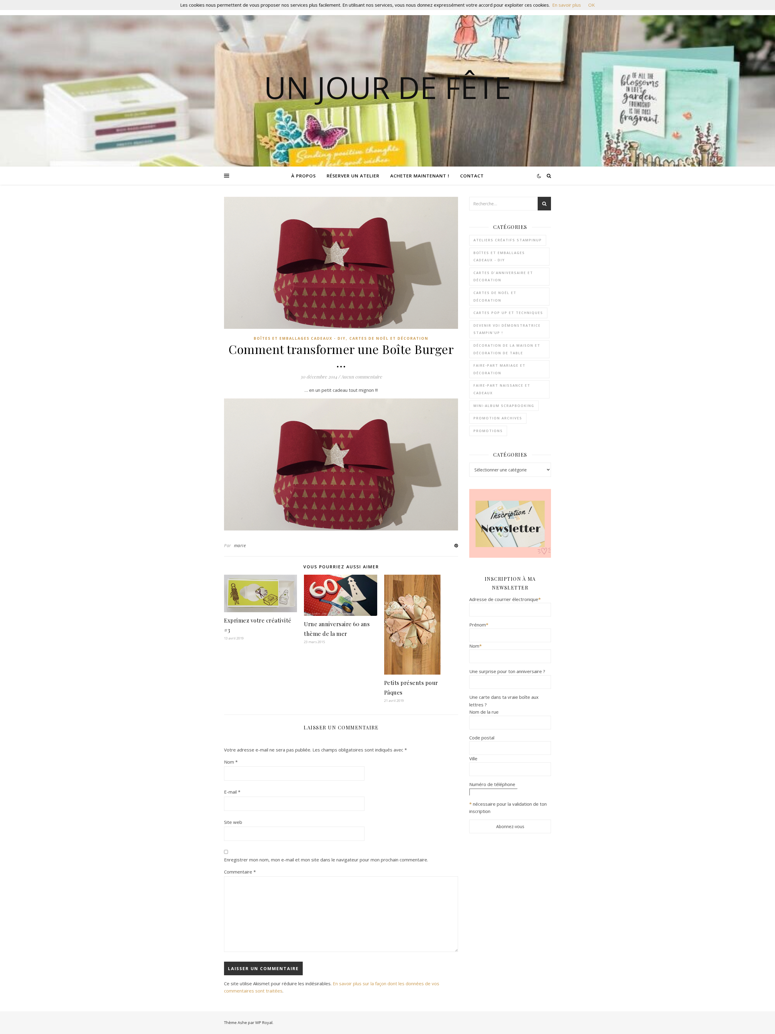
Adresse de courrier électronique (505, 599)
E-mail (232, 792)
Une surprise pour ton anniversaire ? (507, 671)
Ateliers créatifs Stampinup (507, 240)
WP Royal (263, 1022)
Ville (473, 758)
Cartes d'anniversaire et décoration (503, 276)
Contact (472, 176)
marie (240, 545)
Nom (231, 762)
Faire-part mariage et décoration (499, 369)
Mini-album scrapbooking (503, 405)
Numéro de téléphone (492, 784)
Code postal (481, 738)
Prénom (478, 625)
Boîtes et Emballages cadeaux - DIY (300, 338)
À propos (303, 176)
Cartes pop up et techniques (508, 312)
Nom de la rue (484, 712)
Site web (233, 822)
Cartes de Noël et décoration (388, 338)
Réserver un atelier (353, 176)
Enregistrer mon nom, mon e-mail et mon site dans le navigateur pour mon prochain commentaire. (326, 860)
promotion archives (497, 418)
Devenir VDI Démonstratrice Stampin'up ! (507, 329)
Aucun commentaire (361, 377)
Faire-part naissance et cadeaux (501, 389)
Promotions (488, 430)
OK (591, 5)
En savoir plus (566, 5)
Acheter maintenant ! (419, 176)
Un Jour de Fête (387, 87)
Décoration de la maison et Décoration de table (506, 349)
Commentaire (240, 872)
